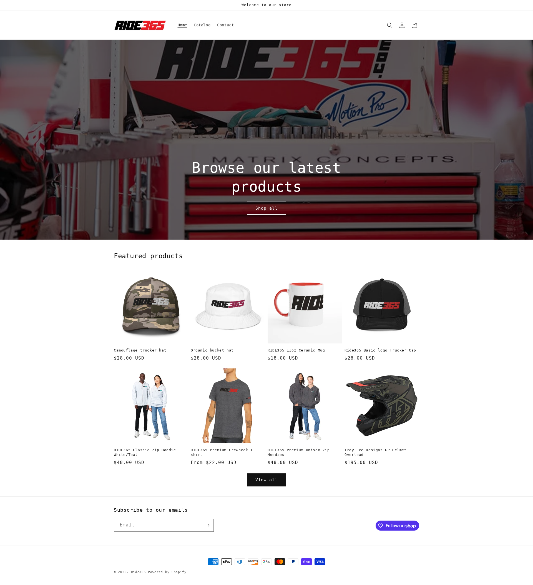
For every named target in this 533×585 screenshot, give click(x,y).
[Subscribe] (207, 525)
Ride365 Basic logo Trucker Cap (380, 350)
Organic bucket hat (212, 350)
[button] (390, 25)
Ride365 (138, 572)
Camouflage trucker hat (140, 350)
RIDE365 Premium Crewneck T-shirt (223, 452)
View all (266, 479)
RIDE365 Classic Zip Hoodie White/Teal (145, 452)
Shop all (266, 208)
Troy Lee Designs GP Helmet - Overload (378, 452)
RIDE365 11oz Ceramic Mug (296, 350)
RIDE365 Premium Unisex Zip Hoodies (299, 452)
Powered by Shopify (167, 572)
